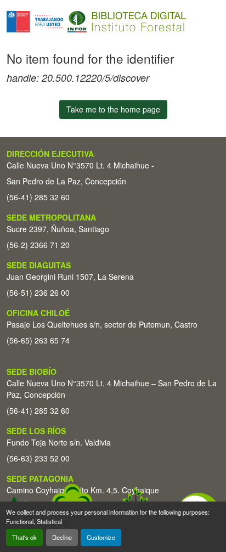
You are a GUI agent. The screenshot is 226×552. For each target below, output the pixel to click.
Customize (101, 537)
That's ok (24, 537)
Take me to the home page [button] (113, 109)
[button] (96, 21)
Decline (62, 537)
